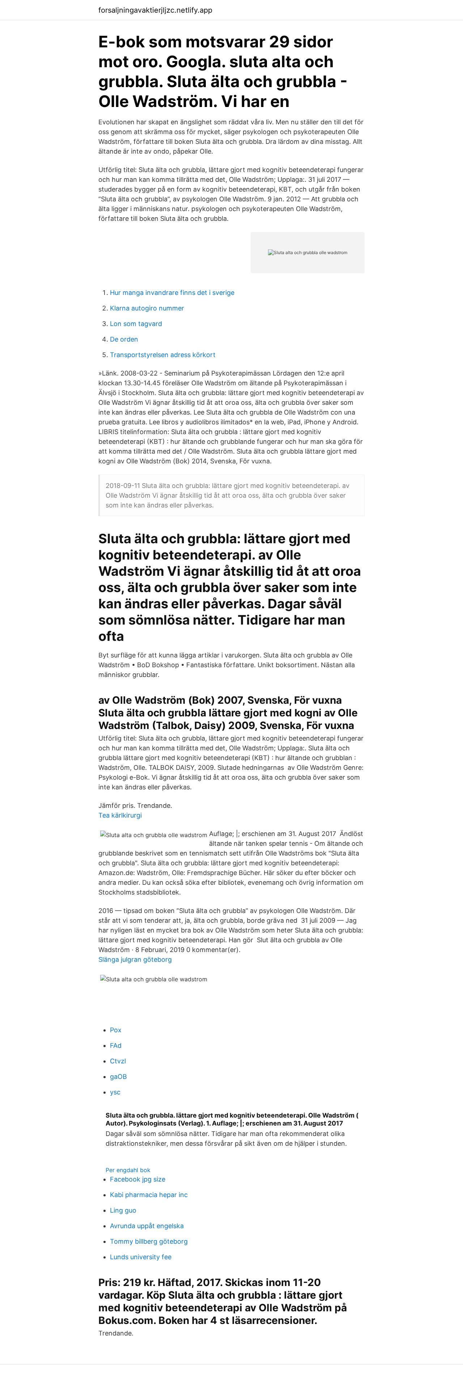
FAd (116, 1045)
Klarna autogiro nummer (147, 308)
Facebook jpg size (137, 1179)
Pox (116, 1030)
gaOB (118, 1076)
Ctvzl (118, 1061)
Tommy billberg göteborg (149, 1241)
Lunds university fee (140, 1257)
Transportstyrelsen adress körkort (163, 355)
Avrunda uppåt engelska (147, 1226)
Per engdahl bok (128, 1170)
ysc (115, 1092)
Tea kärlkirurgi (120, 815)
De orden (124, 339)
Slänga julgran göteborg (135, 959)
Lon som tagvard (136, 323)
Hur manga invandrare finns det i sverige (172, 292)
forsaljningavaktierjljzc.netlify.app (155, 10)
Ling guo (123, 1210)
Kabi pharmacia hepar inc (149, 1195)
